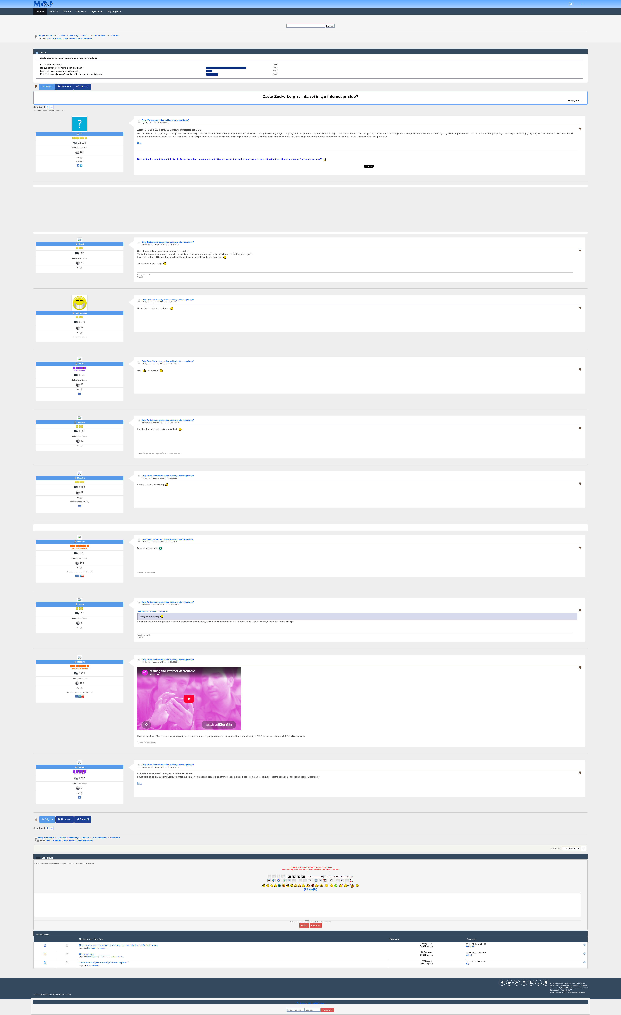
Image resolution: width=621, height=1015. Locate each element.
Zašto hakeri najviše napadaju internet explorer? (104, 962)
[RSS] (531, 983)
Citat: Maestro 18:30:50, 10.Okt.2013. (153, 611)
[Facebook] (502, 983)
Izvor (139, 783)
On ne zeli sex (86, 954)
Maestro (81, 478)
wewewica (92, 957)
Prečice (80, 11)
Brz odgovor (47, 858)
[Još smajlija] (310, 889)
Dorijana (91, 948)
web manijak (81, 313)
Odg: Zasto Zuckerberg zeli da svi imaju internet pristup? (168, 242)
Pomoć (53, 11)
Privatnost (574, 983)
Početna (40, 11)
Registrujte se (114, 11)
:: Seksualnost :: (117, 957)
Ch (81, 134)
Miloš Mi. (81, 542)
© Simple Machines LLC (579, 988)
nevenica (81, 422)
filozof (81, 244)
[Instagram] (524, 983)
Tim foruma (560, 985)
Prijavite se (96, 11)
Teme (66, 11)
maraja (81, 363)
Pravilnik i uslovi (563, 983)
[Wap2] (538, 983)
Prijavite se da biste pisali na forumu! (310, 1003)
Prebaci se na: (556, 848)
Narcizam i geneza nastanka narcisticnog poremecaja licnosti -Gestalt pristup (118, 945)
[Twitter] (509, 983)
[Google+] (516, 983)
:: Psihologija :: (100, 948)
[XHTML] (546, 983)
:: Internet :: (115, 35)
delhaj (469, 955)
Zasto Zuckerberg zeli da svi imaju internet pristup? (69, 38)
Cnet (139, 143)
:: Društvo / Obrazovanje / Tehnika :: (73, 35)
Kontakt (582, 983)
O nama (553, 983)
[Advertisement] (310, 46)
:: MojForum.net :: (46, 35)
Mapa (552, 985)
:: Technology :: (100, 35)
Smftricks (583, 985)
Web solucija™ (566, 990)
